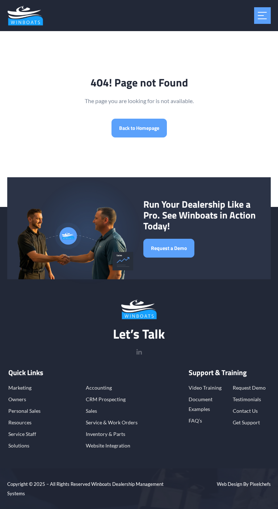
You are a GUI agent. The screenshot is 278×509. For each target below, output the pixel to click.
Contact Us (245, 411)
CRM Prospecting (106, 399)
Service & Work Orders (112, 422)
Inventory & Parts (105, 434)
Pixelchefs (260, 484)
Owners (17, 399)
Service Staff (22, 434)
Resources (19, 422)
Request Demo (249, 388)
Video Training (205, 388)
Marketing (19, 388)
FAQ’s (195, 420)
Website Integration (108, 445)
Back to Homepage (139, 128)
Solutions (18, 445)
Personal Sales (24, 411)
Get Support (246, 422)
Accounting (99, 388)
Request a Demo (169, 248)
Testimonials (247, 399)
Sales (91, 411)
